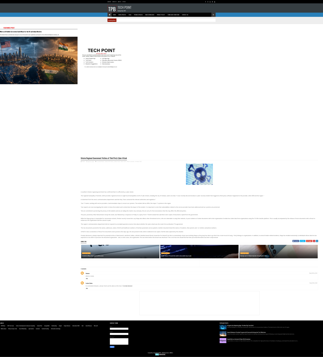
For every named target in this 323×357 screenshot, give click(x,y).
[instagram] (208, 2)
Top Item (123, 1)
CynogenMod (46, 325)
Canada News (100, 161)
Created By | (150, 352)
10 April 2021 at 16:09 (313, 273)
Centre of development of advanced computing (25, 325)
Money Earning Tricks (12, 328)
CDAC (130, 15)
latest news (117, 161)
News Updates (122, 15)
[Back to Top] (322, 353)
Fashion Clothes (89, 283)
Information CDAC (76, 325)
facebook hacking (45, 328)
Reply (87, 278)
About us (119, 1)
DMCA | (171, 352)
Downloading (54, 325)
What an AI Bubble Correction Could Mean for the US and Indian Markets (21, 32)
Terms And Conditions (173, 15)
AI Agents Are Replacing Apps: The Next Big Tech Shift (240, 325)
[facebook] (206, 2)
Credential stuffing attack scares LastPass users (93, 256)
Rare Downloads (149, 15)
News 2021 (123, 161)
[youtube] (215, 2)
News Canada (130, 161)
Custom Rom (39, 325)
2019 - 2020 (161, 352)
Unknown (87, 273)
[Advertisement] (131, 36)
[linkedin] (210, 2)
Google (60, 325)
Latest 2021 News (109, 161)
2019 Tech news (10, 325)
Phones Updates (138, 15)
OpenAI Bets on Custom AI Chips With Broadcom (238, 339)
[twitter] (212, 2)
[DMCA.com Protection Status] (160, 355)
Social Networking (22, 328)
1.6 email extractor (127, 286)
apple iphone (31, 328)
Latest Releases (89, 325)
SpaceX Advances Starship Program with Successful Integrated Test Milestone (246, 332)
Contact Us (114, 1)
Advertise (109, 1)
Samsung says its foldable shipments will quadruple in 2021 (253, 256)
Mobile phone (3, 328)
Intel (82, 325)
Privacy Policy (161, 15)
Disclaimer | (167, 352)
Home (114, 15)
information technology (55, 328)
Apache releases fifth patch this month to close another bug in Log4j (176, 256)
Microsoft (96, 325)
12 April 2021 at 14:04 (313, 283)
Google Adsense (67, 325)
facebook (38, 328)
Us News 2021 (138, 161)
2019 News (3, 325)
